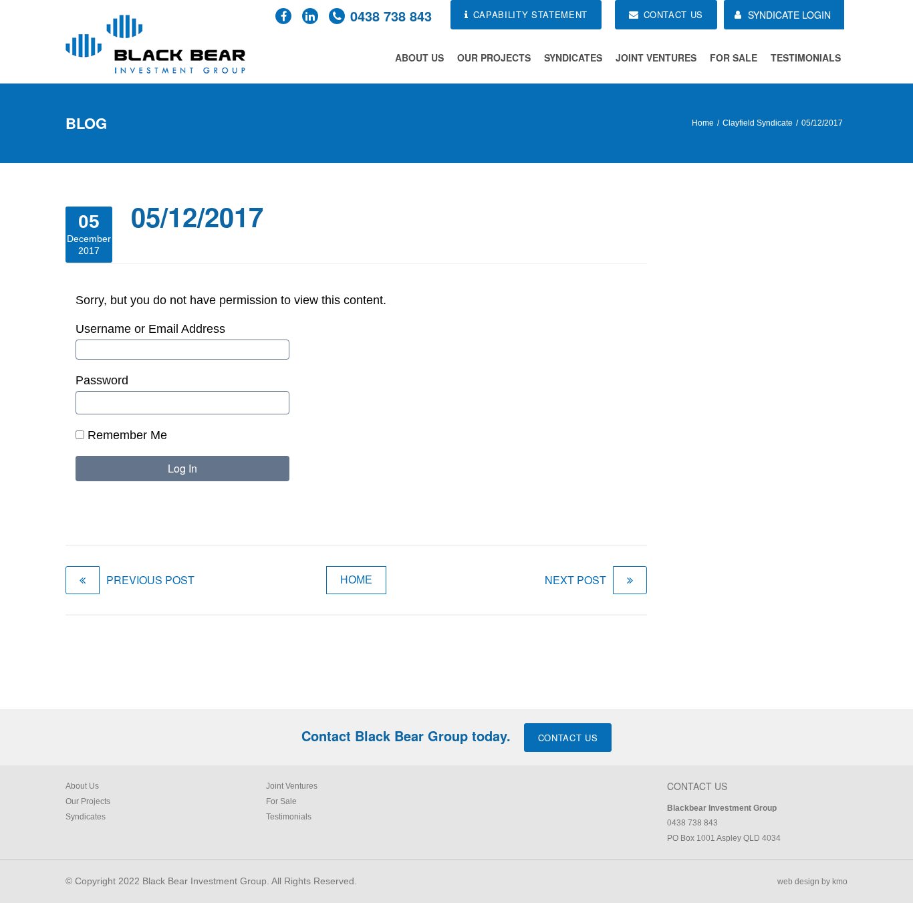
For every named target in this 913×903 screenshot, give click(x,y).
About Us (419, 57)
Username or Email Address (150, 329)
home (356, 580)
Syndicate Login (789, 14)
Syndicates (573, 57)
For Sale (733, 57)
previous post (150, 580)
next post (575, 580)
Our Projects (494, 57)
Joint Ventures (656, 57)
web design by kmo (812, 881)
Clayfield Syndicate (758, 123)
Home (703, 123)
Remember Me (125, 435)
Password (102, 380)
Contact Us (568, 737)
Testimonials (806, 57)
